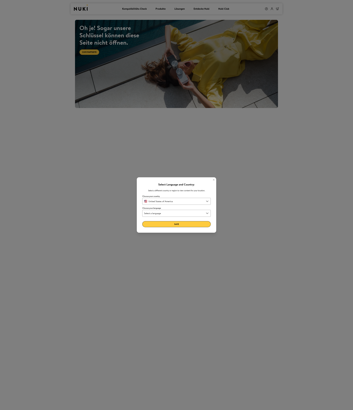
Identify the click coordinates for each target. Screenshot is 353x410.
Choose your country (151, 196)
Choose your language (151, 208)
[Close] (214, 180)
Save (176, 224)
